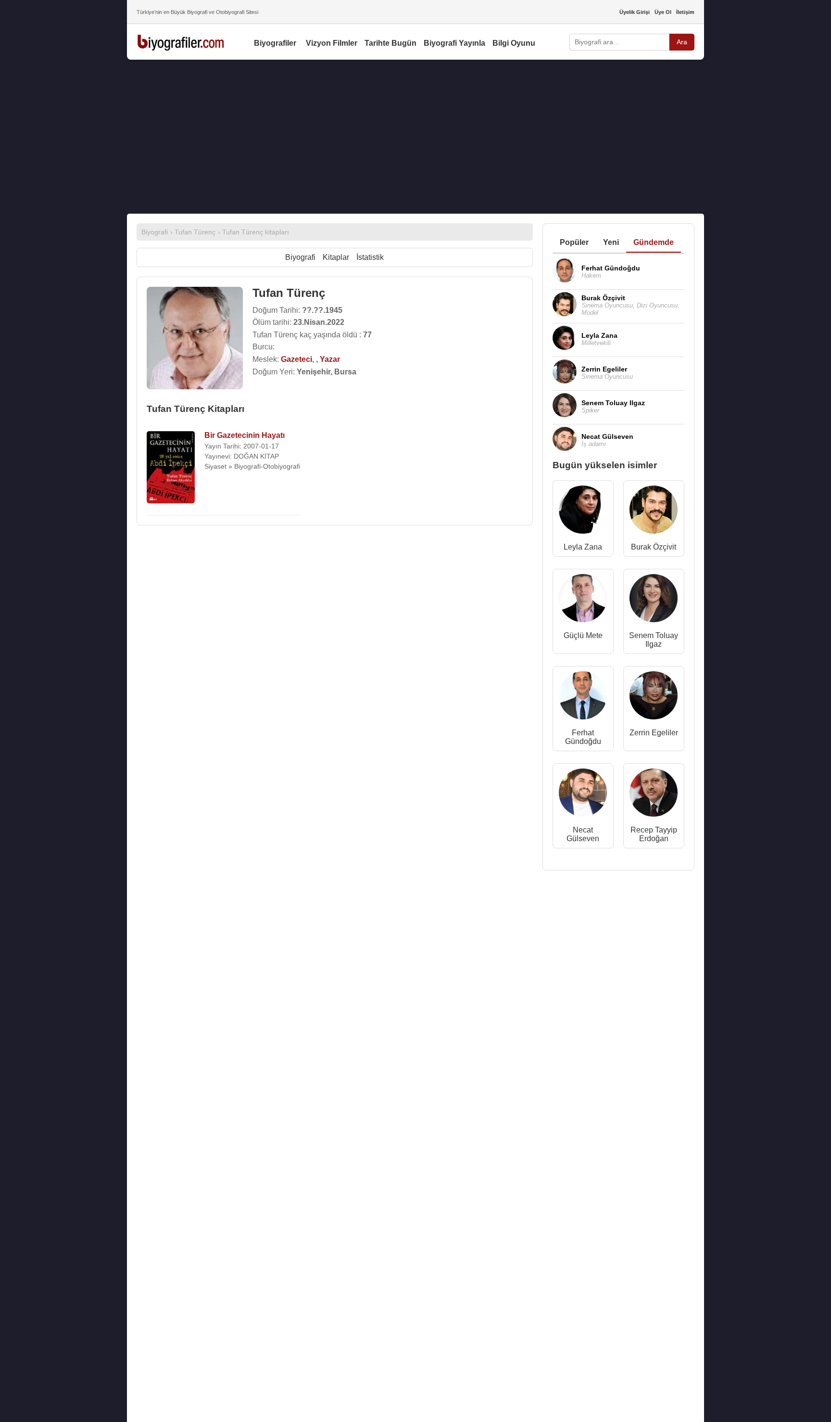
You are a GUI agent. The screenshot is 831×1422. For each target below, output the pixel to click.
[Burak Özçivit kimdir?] (654, 512)
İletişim (685, 12)
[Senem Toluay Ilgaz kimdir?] (654, 600)
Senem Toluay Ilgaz (653, 639)
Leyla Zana (583, 547)
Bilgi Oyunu (513, 43)
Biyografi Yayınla (454, 43)
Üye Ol (663, 12)
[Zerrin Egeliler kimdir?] (654, 697)
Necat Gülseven (583, 834)
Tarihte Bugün (390, 43)
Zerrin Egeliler (654, 733)
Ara (682, 42)
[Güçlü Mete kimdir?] (583, 600)
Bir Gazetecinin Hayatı (244, 435)
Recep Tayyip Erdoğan (653, 834)
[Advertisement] (415, 136)
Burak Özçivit (653, 547)
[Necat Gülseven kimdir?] (583, 795)
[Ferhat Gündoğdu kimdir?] (583, 697)
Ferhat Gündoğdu (583, 737)
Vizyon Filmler (331, 43)
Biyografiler (275, 43)
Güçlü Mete (583, 635)
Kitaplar (336, 257)
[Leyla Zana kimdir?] (583, 512)
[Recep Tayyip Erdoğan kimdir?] (654, 795)
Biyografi (300, 257)
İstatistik (370, 257)
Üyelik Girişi (634, 12)
